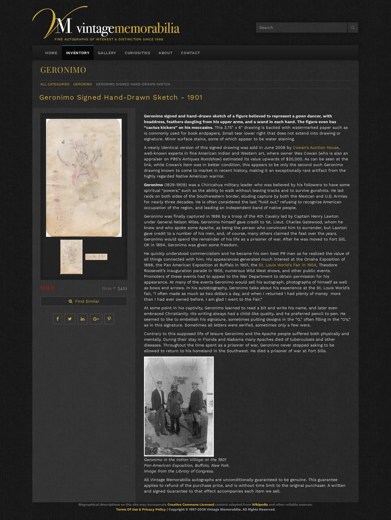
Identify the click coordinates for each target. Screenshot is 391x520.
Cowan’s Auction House (316, 147)
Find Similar (85, 301)
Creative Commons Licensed (190, 505)
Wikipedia (260, 505)
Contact (190, 53)
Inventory (78, 53)
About (165, 53)
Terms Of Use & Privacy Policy (141, 509)
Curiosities (137, 53)
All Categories (55, 84)
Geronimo (82, 84)
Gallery (107, 53)
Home (51, 53)
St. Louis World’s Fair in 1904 (287, 265)
